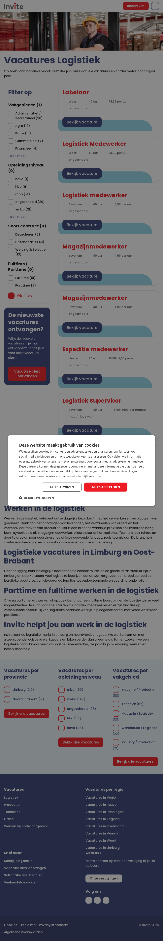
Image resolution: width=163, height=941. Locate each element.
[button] (36, 497)
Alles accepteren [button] (106, 487)
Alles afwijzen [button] (62, 487)
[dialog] (81, 470)
